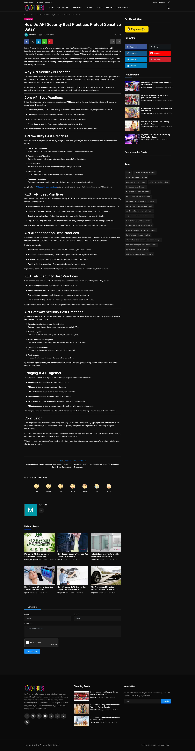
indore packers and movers (135, 187)
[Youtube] (45, 716)
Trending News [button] (62, 8)
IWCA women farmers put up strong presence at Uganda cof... (154, 96)
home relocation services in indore (138, 235)
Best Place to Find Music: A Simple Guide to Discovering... (104, 693)
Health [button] (109, 8)
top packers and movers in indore (137, 192)
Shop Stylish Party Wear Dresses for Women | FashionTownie (105, 706)
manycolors (61, 593)
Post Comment (32, 651)
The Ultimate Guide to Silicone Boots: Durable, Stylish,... (105, 718)
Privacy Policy (163, 745)
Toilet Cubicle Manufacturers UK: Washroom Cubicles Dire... (105, 555)
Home (51, 8)
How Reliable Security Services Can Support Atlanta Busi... (72, 555)
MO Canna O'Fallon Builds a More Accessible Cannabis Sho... (38, 555)
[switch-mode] (169, 2)
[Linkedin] (63, 716)
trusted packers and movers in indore (139, 206)
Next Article (78, 461)
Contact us (48, 2)
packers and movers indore (135, 182)
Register (162, 2)
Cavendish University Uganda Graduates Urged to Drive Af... (156, 83)
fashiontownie (95, 710)
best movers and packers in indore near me (141, 245)
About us (40, 2)
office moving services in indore (137, 249)
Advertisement (29, 2)
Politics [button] (89, 8)
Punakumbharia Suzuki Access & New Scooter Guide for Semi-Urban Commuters (48, 466)
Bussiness (34, 15)
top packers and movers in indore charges (140, 201)
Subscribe (165, 701)
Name (26, 614)
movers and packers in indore (136, 177)
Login (155, 2)
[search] (169, 8)
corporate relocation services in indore (139, 216)
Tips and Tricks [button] (122, 8)
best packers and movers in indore (138, 197)
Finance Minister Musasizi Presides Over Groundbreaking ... (156, 110)
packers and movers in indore (145, 172)
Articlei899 (93, 697)
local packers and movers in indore (138, 221)
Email (76, 614)
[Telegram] (51, 716)
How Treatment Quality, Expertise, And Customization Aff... (38, 588)
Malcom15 (43, 505)
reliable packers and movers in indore (139, 211)
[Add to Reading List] (118, 41)
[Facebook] (27, 716)
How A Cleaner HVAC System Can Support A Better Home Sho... (71, 588)
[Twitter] (33, 716)
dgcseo (59, 560)
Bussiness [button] (77, 8)
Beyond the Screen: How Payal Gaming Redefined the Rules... (155, 136)
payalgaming (145, 140)
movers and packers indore (158, 182)
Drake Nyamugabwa (147, 87)
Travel (128, 172)
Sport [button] (99, 8)
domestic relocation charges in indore (139, 225)
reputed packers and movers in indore (139, 254)
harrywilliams (95, 560)
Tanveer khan (94, 722)
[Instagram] (39, 716)
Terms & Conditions (148, 745)
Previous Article (65, 461)
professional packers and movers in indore (141, 230)
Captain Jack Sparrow (31, 560)
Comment (28, 624)
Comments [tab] (32, 607)
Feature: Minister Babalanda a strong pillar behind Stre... (155, 123)
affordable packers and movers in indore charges (143, 240)
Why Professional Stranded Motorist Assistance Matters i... (104, 588)
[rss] (27, 722)
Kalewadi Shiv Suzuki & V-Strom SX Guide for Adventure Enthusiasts (96, 466)
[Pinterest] (57, 716)
